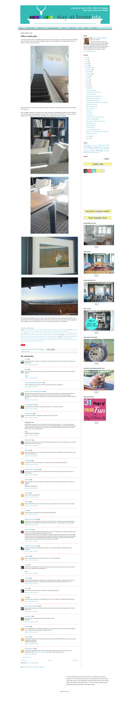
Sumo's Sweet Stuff (31, 331)
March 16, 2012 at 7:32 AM (31, 364)
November (89, 69)
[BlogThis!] (49, 349)
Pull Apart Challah (90, 127)
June (87, 80)
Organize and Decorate (48, 334)
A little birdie (89, 88)
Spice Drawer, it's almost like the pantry (95, 121)
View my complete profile (90, 51)
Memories (106, 148)
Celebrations (101, 145)
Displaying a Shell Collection (93, 98)
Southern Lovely (45, 336)
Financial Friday (70, 339)
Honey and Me (28, 529)
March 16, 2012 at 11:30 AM (31, 435)
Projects (64, 28)
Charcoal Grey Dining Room (93, 129)
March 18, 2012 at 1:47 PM (31, 551)
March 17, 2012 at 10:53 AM (31, 497)
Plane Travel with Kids (91, 104)
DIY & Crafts (72, 28)
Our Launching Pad (91, 94)
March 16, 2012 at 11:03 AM (31, 417)
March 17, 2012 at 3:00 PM (31, 505)
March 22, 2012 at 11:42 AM (31, 632)
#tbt (84, 145)
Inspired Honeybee (43, 329)
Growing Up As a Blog (91, 133)
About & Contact (30, 28)
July (87, 78)
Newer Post (24, 660)
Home (21, 28)
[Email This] (47, 349)
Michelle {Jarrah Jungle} (31, 519)
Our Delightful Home (72, 333)
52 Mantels (57, 337)
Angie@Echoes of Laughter (32, 469)
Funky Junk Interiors (62, 339)
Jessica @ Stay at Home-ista (32, 349)
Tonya (26, 588)
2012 (86, 65)
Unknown (27, 450)
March (88, 86)
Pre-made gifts (89, 115)
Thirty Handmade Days (43, 339)
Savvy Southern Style (69, 334)
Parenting (94, 28)
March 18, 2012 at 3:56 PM (31, 573)
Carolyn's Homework (57, 333)
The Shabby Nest (34, 339)
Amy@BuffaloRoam (30, 404)
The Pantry (88, 110)
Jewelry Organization (91, 90)
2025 (86, 57)
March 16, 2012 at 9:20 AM (31, 408)
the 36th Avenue (35, 337)
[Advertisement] (18, 708)
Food (80, 28)
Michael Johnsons (29, 648)
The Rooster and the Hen (37, 341)
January (88, 138)
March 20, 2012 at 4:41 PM (31, 601)
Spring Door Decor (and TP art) (93, 96)
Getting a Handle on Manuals (93, 100)
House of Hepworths (27, 337)
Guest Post (86, 148)
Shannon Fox (28, 440)
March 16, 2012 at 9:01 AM (31, 400)
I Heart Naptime (27, 329)
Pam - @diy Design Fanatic (31, 606)
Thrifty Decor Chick (39, 331)
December (89, 67)
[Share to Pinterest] (54, 349)
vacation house (95, 152)
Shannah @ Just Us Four (31, 546)
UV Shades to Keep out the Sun (93, 92)
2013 (86, 63)
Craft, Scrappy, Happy (49, 337)
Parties (86, 28)
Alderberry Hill (46, 331)
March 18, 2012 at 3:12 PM (31, 560)
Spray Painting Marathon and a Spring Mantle (97, 102)
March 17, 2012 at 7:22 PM (31, 514)
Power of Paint (28, 336)
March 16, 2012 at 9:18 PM (31, 488)
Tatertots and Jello (27, 339)
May (87, 82)
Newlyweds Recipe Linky (37, 336)
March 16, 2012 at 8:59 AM (31, 386)
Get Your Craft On (33, 334)
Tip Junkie (36, 333)
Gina (26, 359)
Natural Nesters (56, 334)
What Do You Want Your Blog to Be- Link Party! (97, 131)
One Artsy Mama (65, 337)
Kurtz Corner (40, 334)
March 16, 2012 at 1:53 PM (31, 445)
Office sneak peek (90, 108)
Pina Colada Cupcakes (91, 106)
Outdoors (92, 150)
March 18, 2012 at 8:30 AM (31, 541)
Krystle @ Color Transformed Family (34, 391)
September (89, 74)
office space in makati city (40, 652)
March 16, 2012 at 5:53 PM (31, 456)
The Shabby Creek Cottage (67, 336)
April (87, 84)
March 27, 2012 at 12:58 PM (31, 644)
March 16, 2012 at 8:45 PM (31, 475)
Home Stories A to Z (59, 331)
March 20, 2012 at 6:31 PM (31, 622)
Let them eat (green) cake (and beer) (95, 117)
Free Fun (101, 147)
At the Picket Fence (28, 341)
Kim (26, 597)
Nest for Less (50, 329)
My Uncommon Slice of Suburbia (45, 333)
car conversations (94, 145)
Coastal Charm (31, 333)
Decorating (27, 351)
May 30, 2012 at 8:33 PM (31, 654)
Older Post (75, 660)
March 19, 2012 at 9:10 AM (31, 583)
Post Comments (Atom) (32, 662)
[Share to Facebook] (52, 349)
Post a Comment (27, 657)
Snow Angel (89, 113)
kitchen (101, 148)
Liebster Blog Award (91, 125)
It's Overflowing (64, 329)
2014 (86, 61)
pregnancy (106, 150)
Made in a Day (64, 333)
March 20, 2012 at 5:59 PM (31, 611)
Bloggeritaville (42, 337)
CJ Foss (27, 578)
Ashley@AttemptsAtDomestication (34, 382)
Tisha (26, 565)
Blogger (68, 691)
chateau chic (28, 616)
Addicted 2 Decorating (53, 339)
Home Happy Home (54, 336)
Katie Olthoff (28, 460)
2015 (86, 59)
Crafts (107, 145)
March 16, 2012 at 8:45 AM (31, 378)
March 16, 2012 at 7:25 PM (31, 464)
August (88, 76)
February (88, 136)
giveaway (107, 147)
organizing (86, 150)
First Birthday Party (90, 123)
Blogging (88, 145)
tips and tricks (87, 152)
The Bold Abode (29, 413)
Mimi (26, 510)
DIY (93, 147)
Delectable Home (57, 329)
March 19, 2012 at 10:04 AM (31, 592)
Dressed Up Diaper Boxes (92, 119)
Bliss (26, 369)
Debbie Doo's (52, 331)
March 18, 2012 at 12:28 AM (31, 525)
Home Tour (41, 28)
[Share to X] (51, 349)
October (88, 71)
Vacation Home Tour (53, 28)
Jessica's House (94, 148)
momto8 (27, 493)
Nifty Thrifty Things (35, 329)
